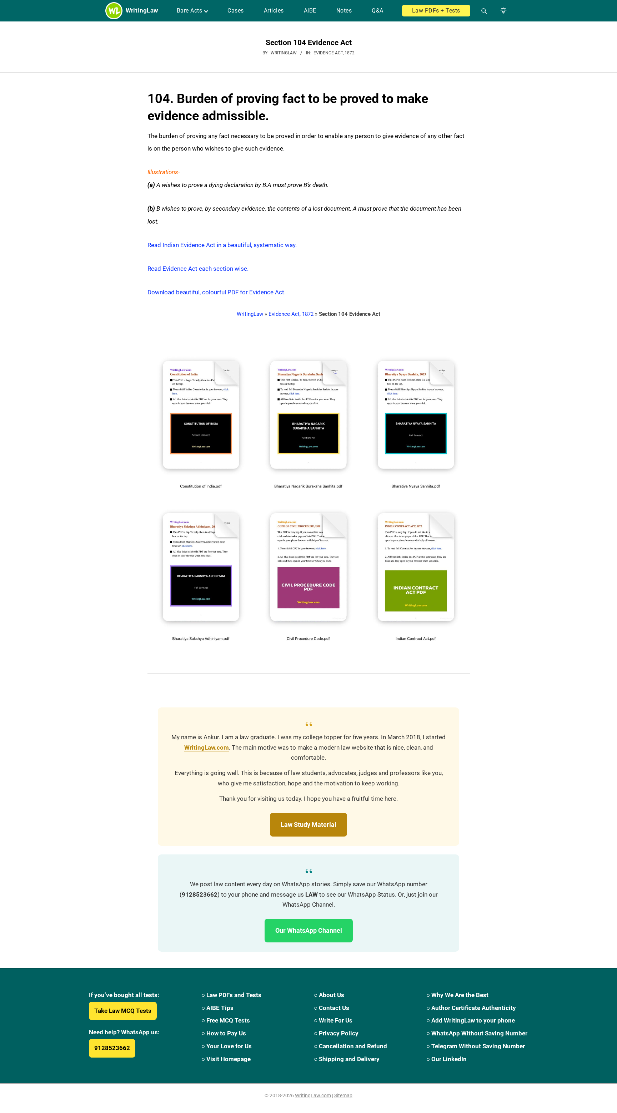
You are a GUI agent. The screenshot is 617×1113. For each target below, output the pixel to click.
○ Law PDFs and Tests (231, 995)
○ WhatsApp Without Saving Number (476, 1033)
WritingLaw (250, 314)
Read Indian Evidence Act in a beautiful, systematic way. (222, 245)
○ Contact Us (331, 1007)
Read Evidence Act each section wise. (198, 268)
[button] (502, 10)
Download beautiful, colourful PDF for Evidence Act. (216, 292)
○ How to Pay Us (223, 1033)
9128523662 (112, 1047)
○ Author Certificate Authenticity (471, 1007)
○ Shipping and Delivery (347, 1059)
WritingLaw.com (206, 747)
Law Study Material (308, 824)
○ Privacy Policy (336, 1033)
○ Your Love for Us (226, 1046)
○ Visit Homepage (226, 1059)
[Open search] (481, 10)
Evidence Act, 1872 (334, 52)
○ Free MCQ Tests (225, 1020)
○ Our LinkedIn (446, 1059)
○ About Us (329, 995)
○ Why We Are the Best (457, 995)
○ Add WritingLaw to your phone (470, 1020)
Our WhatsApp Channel (308, 930)
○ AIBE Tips (217, 1007)
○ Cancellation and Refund (350, 1046)
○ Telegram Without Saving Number (475, 1046)
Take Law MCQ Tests (122, 1010)
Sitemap (343, 1095)
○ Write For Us (333, 1020)
